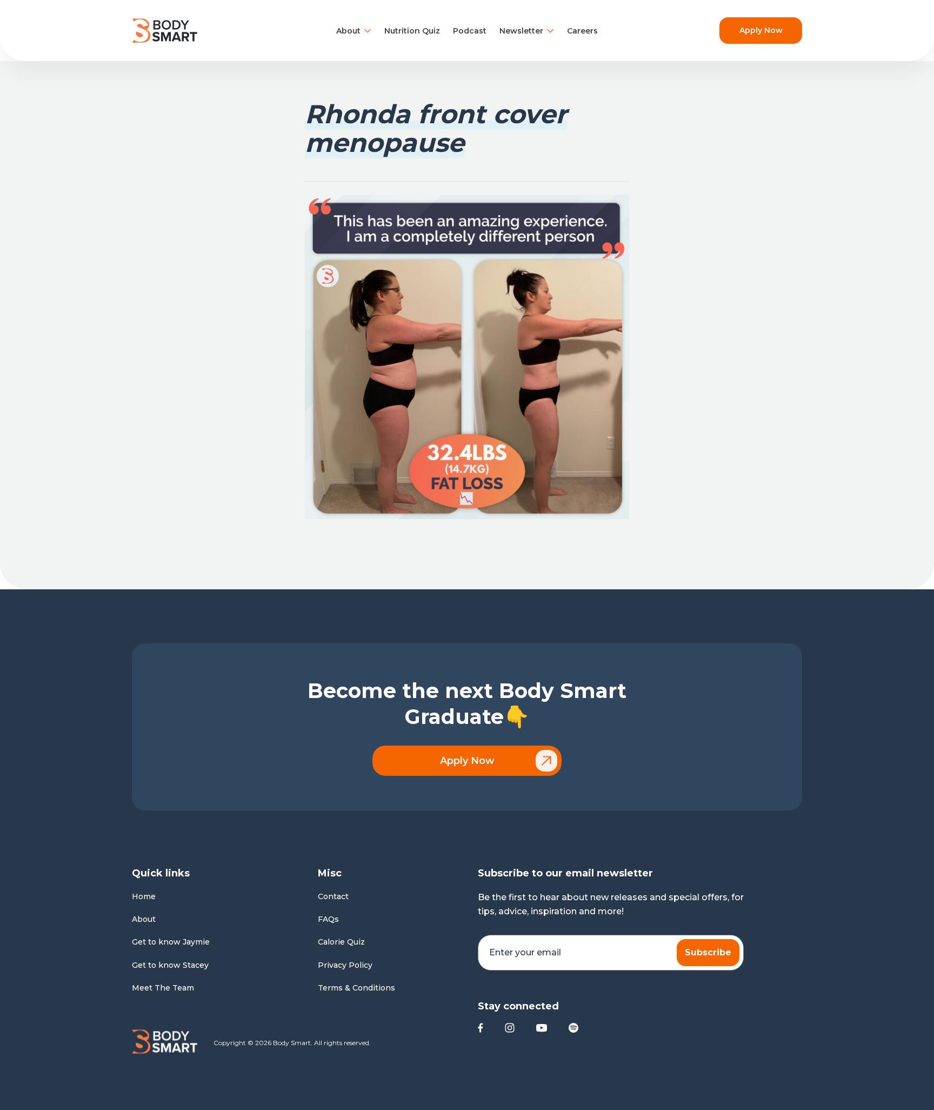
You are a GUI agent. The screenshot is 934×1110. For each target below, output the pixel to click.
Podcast (469, 31)
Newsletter (521, 31)
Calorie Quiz (341, 942)
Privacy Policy (345, 965)
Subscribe (708, 952)
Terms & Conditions (356, 988)
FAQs (328, 919)
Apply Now (761, 30)
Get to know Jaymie (171, 942)
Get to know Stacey (170, 965)
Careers (582, 31)
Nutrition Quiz (412, 31)
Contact (333, 896)
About (348, 31)
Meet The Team (163, 988)
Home (144, 896)
